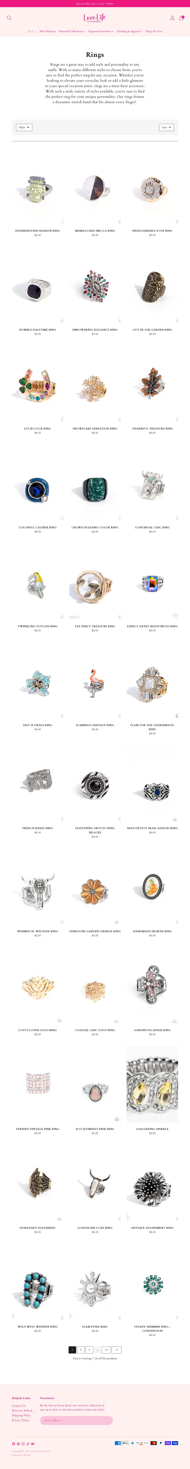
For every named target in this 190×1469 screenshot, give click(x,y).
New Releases (48, 31)
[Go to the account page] (172, 18)
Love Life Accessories (40, 1451)
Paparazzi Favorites (99, 31)
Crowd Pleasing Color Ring (95, 527)
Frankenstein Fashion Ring (37, 231)
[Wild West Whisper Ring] (37, 1282)
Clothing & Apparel (128, 31)
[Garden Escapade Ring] (152, 985)
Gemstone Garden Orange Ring (95, 931)
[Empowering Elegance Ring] (95, 285)
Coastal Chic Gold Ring (95, 1030)
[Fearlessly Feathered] (37, 1183)
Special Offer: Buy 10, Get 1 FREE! (95, 4)
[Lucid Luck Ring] (37, 383)
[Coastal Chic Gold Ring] (95, 985)
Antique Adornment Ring (152, 1228)
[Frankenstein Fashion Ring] (37, 186)
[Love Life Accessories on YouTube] (32, 1444)
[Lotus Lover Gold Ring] (37, 985)
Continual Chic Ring (152, 527)
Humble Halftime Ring (37, 330)
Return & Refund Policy (26, 1410)
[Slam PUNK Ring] (95, 1282)
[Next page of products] (116, 1349)
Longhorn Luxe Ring (95, 1228)
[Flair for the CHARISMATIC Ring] (152, 680)
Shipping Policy (21, 1415)
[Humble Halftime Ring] (37, 285)
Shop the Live (154, 31)
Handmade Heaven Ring (152, 931)
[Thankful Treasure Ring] (152, 383)
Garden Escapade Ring (152, 1030)
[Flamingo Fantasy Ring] (95, 680)
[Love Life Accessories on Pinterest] (18, 1444)
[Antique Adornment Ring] (152, 1183)
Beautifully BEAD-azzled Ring (152, 828)
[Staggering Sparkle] (152, 1084)
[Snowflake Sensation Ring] (95, 383)
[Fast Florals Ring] (37, 680)
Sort (164, 127)
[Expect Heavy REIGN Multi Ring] (152, 581)
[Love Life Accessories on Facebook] (13, 1444)
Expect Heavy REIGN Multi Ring (152, 626)
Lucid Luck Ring (37, 429)
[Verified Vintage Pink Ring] (37, 1084)
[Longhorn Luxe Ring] (95, 1183)
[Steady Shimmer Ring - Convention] (152, 1282)
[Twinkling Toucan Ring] (37, 581)
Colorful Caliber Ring (38, 527)
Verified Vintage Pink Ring (37, 1129)
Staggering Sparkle (152, 1129)
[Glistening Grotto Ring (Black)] (95, 783)
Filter (22, 127)
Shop (30, 31)
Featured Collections (70, 31)
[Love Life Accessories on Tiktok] (28, 1444)
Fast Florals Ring (37, 725)
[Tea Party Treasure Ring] (95, 581)
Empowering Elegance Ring (95, 330)
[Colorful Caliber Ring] (37, 482)
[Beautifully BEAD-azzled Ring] (152, 783)
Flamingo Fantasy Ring (95, 725)
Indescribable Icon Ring (152, 231)
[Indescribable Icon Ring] (152, 186)
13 (106, 1350)
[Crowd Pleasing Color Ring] (95, 482)
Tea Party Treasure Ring (95, 626)
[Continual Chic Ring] (152, 482)
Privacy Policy (20, 1420)
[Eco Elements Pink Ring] (95, 1084)
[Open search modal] (9, 18)
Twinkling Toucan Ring (37, 626)
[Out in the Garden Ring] (152, 285)
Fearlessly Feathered (38, 1228)
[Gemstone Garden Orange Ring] (95, 886)
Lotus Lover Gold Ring (37, 1030)
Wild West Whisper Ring (38, 1327)
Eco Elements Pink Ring (95, 1129)
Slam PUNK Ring (95, 1327)
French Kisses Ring (37, 828)
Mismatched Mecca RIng (95, 231)
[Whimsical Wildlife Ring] (37, 886)
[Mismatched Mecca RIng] (95, 186)
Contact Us (19, 1406)
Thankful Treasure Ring (152, 429)
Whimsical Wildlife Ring (37, 931)
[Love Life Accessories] (95, 18)
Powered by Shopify (21, 1455)
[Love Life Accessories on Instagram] (23, 1444)
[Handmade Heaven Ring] (152, 886)
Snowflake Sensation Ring (95, 429)
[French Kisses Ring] (37, 783)
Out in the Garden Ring (152, 330)
